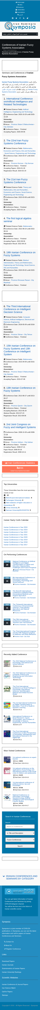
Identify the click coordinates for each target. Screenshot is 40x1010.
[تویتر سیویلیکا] (16, 18)
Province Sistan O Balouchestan (22, 124)
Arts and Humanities (28, 151)
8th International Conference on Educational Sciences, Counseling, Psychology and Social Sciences (24, 580)
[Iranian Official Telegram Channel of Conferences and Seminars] (20, 891)
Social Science (10, 153)
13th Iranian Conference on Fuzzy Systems (19, 389)
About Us (8, 945)
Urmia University (12, 507)
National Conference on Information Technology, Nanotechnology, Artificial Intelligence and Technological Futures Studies (23, 798)
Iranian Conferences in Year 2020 (15, 537)
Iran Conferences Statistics (21, 463)
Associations (21, 12)
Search (7, 822)
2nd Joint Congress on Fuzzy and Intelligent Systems (20, 426)
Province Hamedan (20, 584)
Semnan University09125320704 (17, 510)
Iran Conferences (9, 50)
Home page (20, 2)
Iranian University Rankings (11, 972)
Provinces (21, 7)
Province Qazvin (17, 406)
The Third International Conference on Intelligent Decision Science (17, 309)
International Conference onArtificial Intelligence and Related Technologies (18, 101)
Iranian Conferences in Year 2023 (15, 530)
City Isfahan (28, 442)
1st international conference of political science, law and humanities (23, 783)
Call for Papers (7, 991)
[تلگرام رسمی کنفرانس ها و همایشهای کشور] (27, 18)
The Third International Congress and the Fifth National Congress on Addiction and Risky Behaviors (24, 632)
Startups (5, 995)
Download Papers (8, 961)
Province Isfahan (17, 442)
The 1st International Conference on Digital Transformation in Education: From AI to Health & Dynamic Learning (24, 705)
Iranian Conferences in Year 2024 (15, 527)
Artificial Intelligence (17, 319)
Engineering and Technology (23, 112)
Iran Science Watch (9, 988)
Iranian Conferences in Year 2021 (15, 535)
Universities (21, 10)
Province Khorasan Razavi (20, 280)
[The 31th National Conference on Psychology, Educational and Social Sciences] (7, 663)
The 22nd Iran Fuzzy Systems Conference (16, 142)
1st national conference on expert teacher (24, 758)
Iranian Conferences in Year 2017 (15, 545)
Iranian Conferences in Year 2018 (15, 542)
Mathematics (27, 148)
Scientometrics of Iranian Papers (13, 968)
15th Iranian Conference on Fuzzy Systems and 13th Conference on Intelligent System (19, 350)
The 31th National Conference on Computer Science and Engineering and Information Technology (24, 675)
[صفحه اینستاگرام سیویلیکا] (12, 18)
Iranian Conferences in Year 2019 (15, 540)
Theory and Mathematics (23, 263)
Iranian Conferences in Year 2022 (15, 532)
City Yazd (27, 636)
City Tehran (28, 334)
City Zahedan (8, 127)
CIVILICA (27, 928)
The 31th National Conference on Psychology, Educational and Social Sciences (24, 662)
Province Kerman (17, 163)
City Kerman (29, 163)
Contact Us (10, 942)
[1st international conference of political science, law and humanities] (7, 785)
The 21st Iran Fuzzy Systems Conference (16, 181)
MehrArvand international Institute (18, 498)
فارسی (21, 15)
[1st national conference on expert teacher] (7, 760)
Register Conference (13, 949)
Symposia (34, 1005)
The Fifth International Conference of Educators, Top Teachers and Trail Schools (23, 620)
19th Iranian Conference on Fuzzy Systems (19, 254)
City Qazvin (28, 406)
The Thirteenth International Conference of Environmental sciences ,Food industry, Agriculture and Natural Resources (23, 607)
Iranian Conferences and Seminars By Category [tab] (21, 877)
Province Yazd (18, 636)
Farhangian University (13, 500)
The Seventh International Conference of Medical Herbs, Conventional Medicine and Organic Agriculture (23, 593)
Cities (20, 5)
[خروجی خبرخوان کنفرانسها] (23, 18)
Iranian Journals (7, 965)
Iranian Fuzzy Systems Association (15, 82)
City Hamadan (31, 584)
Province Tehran (17, 334)
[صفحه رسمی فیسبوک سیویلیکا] (20, 18)
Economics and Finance (12, 151)
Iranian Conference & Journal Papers (15, 984)
